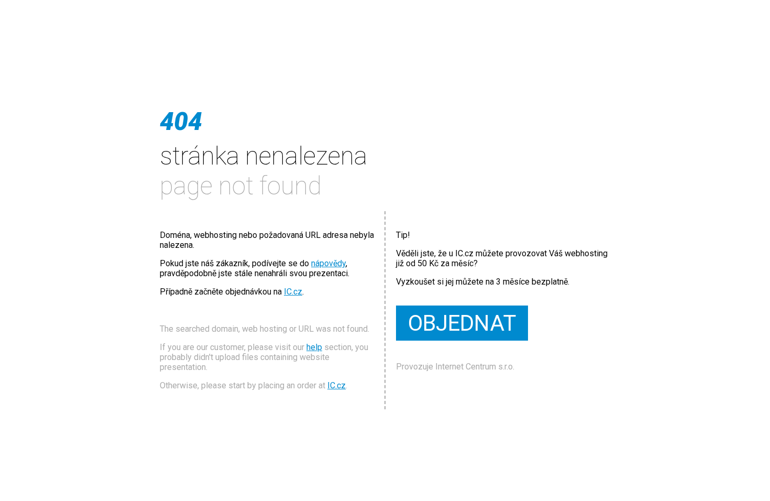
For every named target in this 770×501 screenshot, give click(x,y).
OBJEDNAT (462, 323)
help (314, 347)
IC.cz (293, 292)
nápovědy (328, 263)
